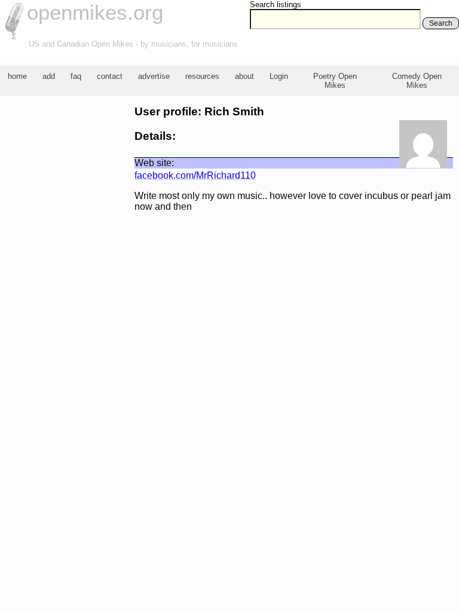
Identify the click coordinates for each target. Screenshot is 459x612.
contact (110, 76)
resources (202, 76)
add (48, 76)
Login (279, 76)
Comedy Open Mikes (417, 81)
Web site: (154, 163)
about (244, 76)
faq (76, 76)
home (17, 76)
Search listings (275, 4)
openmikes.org (95, 12)
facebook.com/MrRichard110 (195, 175)
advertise (154, 76)
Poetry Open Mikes (335, 81)
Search (440, 23)
